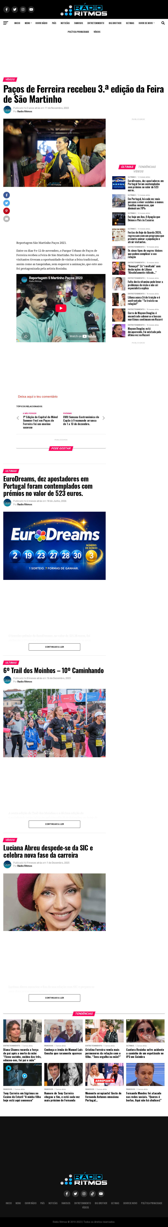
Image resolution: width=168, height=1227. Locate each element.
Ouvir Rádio (41, 23)
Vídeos (97, 31)
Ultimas (130, 23)
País (54, 23)
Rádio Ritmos (24, 866)
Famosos (78, 23)
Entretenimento (95, 23)
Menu (27, 23)
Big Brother (115, 23)
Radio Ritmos (24, 111)
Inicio (17, 23)
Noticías (65, 23)
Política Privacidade (78, 31)
